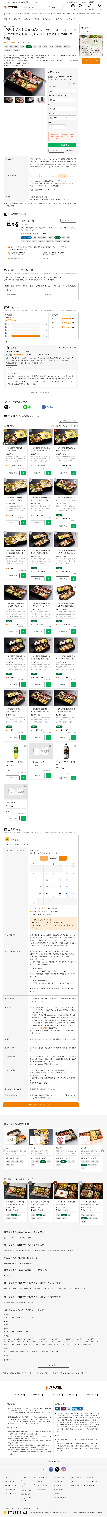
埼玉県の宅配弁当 (37, 14)
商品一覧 (59, 19)
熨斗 (49, 104)
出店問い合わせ (58, 1489)
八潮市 (50, 1344)
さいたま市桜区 (77, 1339)
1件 (23, 43)
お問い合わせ (91, 1395)
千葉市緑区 (55, 1351)
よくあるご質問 (42, 1028)
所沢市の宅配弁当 (50, 14)
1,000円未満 (7, 1263)
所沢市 (54, 1342)
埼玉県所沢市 (8, 1276)
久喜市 (44, 1344)
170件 (37, 233)
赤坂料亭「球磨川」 (13, 1210)
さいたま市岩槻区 (32, 1342)
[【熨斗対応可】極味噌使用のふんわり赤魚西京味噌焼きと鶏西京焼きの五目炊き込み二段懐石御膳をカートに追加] (73, 631)
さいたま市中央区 (66, 1339)
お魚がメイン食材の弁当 (11, 1238)
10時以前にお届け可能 (52, 1250)
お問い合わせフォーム (58, 988)
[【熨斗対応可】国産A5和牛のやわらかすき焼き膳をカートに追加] (73, 473)
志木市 (25, 1344)
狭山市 (74, 1342)
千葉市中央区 (14, 1351)
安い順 (65, 426)
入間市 (12, 1344)
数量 (49, 122)
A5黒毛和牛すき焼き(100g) (57, 96)
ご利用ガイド (70, 19)
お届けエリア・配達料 (31, 19)
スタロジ (90, 1485)
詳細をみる (13, 473)
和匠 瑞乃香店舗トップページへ (41, 1104)
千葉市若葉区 (45, 1351)
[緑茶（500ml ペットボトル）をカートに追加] (23, 777)
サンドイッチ (61, 1288)
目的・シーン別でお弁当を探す (38, 1373)
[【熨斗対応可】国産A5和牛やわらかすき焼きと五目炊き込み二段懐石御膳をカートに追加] (48, 578)
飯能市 (60, 1342)
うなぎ (83, 1288)
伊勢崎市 (19, 1332)
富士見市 (56, 1344)
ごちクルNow (91, 1482)
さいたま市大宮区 (41, 1339)
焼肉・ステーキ (23, 1288)
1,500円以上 (29, 1263)
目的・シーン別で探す (11, 1493)
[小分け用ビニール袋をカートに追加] (48, 775)
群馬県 (30, 247)
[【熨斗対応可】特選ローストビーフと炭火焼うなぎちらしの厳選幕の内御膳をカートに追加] (73, 526)
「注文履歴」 (43, 971)
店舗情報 (17, 19)
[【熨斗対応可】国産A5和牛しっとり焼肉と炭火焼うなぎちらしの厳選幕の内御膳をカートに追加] (23, 631)
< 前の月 (44, 858)
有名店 (12, 1250)
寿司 (38, 1288)
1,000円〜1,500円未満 (18, 1263)
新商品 (16, 1250)
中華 (14, 1288)
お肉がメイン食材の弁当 (26, 1238)
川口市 (47, 1342)
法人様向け (85, 2)
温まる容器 (42, 1250)
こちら (59, 925)
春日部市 (66, 1342)
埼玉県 (35, 247)
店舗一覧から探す (10, 1489)
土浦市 (6, 1317)
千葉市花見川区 (24, 1351)
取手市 (18, 1317)
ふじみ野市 (77, 1344)
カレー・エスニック (48, 1288)
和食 (5, 1288)
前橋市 (6, 1332)
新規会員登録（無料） (73, 2)
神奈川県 (19, 249)
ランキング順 (49, 426)
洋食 (10, 1288)
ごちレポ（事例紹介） (77, 1485)
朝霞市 (18, 1344)
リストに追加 (55, 151)
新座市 (37, 1344)
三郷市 (64, 1344)
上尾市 (80, 1342)
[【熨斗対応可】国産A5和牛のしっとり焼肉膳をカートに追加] (23, 473)
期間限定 (21, 1250)
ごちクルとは (18, 1395)
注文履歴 (32, 1436)
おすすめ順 (72, 426)
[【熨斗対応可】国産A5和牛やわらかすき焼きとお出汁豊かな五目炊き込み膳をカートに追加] (48, 522)
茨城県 (20, 247)
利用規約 (72, 1395)
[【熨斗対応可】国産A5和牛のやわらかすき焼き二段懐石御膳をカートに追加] (23, 684)
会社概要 (32, 1512)
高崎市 (12, 1332)
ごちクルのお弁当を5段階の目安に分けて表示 (45, 181)
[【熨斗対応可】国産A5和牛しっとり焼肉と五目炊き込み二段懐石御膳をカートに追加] (73, 578)
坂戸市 (70, 1344)
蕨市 (98, 1342)
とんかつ (33, 1288)
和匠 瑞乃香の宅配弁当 (63, 14)
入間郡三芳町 (87, 1344)
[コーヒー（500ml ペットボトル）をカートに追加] (73, 778)
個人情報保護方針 (59, 1497)
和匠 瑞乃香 (10, 26)
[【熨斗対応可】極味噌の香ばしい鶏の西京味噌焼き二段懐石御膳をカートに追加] (73, 684)
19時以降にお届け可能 (66, 1250)
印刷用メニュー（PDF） (69, 421)
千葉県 (31, 277)
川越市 (41, 1342)
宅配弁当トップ (9, 1482)
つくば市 (25, 1317)
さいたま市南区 (8, 1342)
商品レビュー (47, 19)
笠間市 (12, 1317)
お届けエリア (9, 290)
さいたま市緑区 (19, 1342)
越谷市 (92, 1342)
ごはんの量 (52, 87)
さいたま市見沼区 (53, 1339)
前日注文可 (28, 1250)
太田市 (26, 1332)
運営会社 (57, 1485)
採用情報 (55, 1512)
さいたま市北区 (28, 1339)
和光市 (31, 1344)
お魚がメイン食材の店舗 (11, 1302)
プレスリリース (63, 1512)
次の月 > (63, 858)
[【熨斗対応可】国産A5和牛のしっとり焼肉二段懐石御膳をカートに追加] (48, 684)
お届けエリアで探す (10, 1485)
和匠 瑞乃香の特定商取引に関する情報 (42, 1089)
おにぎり (70, 1288)
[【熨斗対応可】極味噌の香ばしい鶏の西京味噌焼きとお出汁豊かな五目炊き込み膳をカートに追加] (23, 575)
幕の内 (77, 1288)
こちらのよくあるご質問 (49, 945)
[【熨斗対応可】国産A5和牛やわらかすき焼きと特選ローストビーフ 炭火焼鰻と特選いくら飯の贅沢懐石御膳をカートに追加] (48, 737)
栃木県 (25, 247)
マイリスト (99, 2)
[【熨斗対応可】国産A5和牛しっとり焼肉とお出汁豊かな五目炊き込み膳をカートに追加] (23, 522)
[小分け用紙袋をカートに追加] (23, 818)
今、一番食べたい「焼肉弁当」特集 (60, 1373)
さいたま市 (7, 1339)
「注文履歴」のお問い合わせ (60, 974)
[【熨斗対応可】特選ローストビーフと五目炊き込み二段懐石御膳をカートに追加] (23, 737)
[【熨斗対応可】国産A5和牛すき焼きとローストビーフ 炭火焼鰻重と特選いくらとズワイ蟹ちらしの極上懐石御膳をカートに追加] (48, 631)
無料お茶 (51, 113)
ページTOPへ (52, 1461)
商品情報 (7, 19)
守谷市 (32, 1317)
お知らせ (73, 1482)
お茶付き (6, 1250)
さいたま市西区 (17, 1339)
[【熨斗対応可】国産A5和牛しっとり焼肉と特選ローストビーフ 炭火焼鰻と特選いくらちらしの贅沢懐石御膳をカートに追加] (73, 737)
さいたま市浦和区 (89, 1339)
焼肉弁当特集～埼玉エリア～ (80, 1373)
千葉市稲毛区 (35, 1351)
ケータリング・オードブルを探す (91, 61)
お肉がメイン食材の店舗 (26, 1302)
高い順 (58, 426)
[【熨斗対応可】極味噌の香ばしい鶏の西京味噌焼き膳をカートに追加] (48, 473)
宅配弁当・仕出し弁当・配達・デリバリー (18, 14)
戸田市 (6, 1344)
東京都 (14, 249)
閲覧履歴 (91, 2)
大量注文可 (35, 1250)
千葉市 (6, 1351)
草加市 (86, 1342)
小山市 (6, 1324)
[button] (22, 294)
